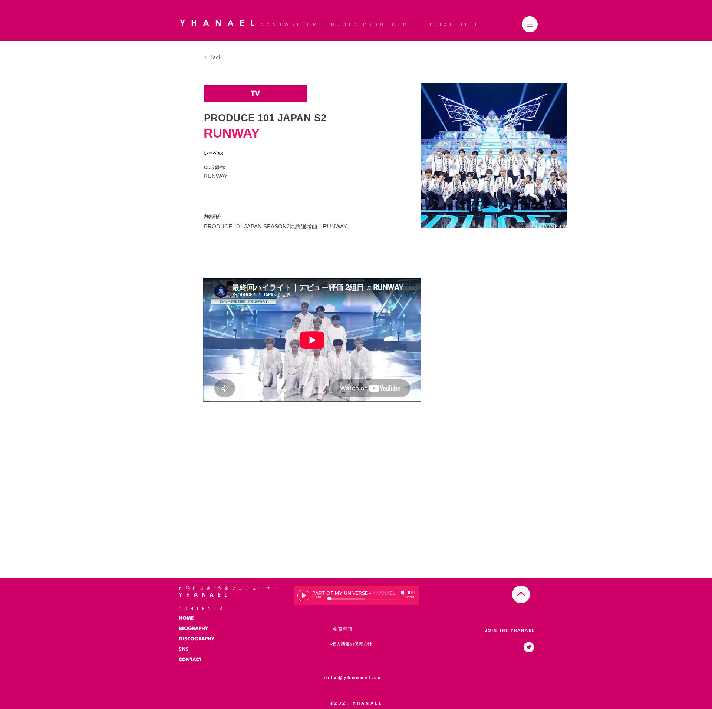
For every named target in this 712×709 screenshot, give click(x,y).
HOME (186, 618)
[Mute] (403, 592)
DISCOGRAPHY (196, 639)
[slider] (411, 592)
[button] (530, 24)
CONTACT (190, 659)
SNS (184, 649)
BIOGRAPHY (193, 628)
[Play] (303, 595)
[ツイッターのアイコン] (529, 647)
